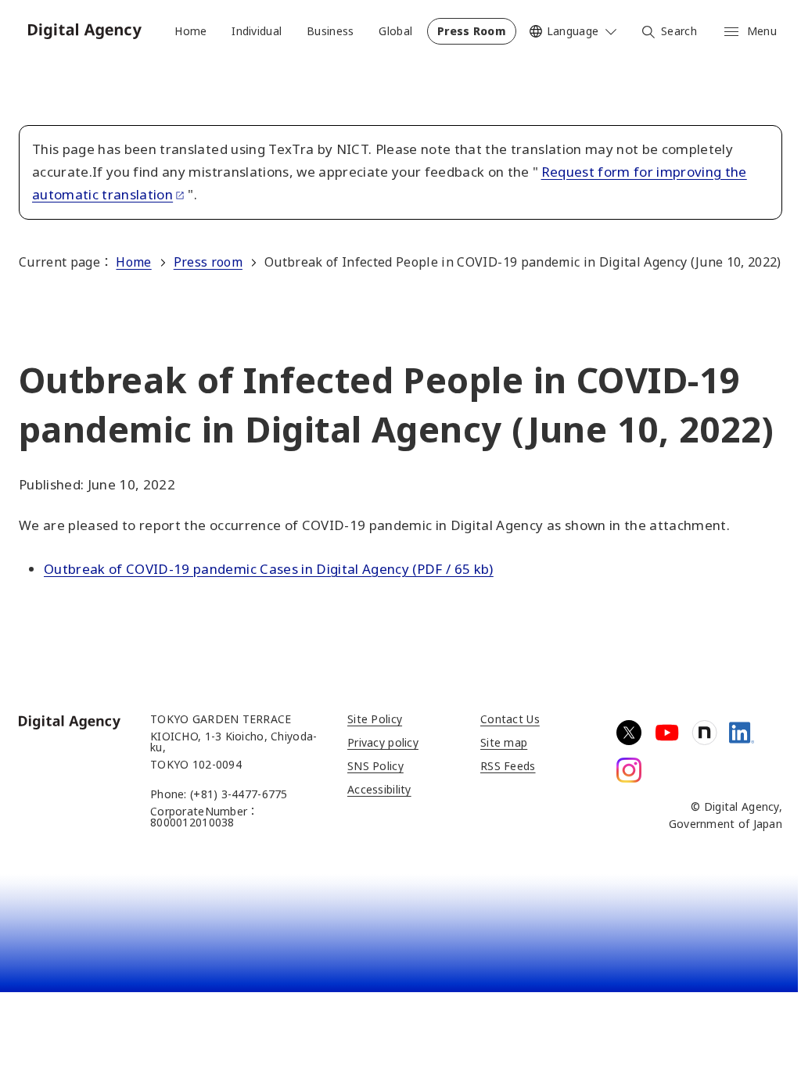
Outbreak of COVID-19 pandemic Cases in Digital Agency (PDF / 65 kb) (269, 569)
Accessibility (379, 789)
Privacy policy (382, 742)
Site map (503, 742)
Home (133, 262)
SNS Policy (375, 765)
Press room (208, 262)
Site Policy (374, 718)
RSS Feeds (508, 765)
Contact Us (510, 718)
